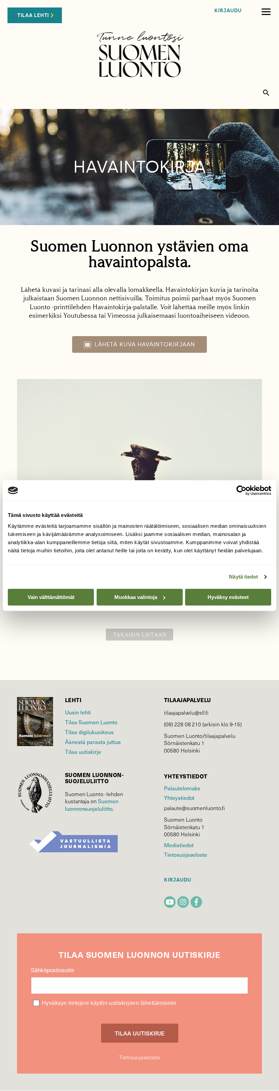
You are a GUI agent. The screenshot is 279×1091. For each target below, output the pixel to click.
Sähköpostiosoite (52, 970)
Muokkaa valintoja (135, 597)
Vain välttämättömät (51, 597)
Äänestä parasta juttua (93, 742)
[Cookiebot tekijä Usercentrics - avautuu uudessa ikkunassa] (241, 490)
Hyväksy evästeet (228, 597)
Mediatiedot (178, 845)
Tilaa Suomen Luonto (91, 722)
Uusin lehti (78, 712)
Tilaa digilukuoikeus (89, 732)
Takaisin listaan (139, 634)
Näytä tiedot (243, 577)
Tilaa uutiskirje (83, 751)
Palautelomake (182, 788)
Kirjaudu (228, 11)
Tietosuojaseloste (185, 854)
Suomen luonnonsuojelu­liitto (91, 804)
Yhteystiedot (179, 797)
